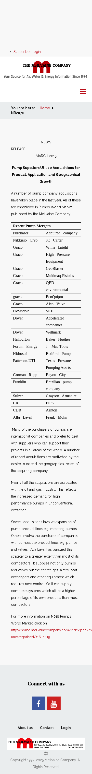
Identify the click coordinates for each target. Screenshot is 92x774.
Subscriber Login (27, 52)
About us (25, 728)
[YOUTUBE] (54, 703)
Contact (47, 728)
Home (45, 108)
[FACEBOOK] (38, 703)
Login (66, 728)
